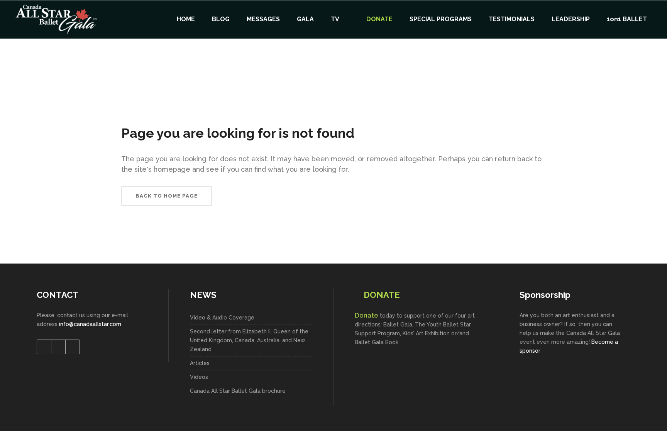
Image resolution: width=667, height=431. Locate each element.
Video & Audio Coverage (222, 317)
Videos (199, 377)
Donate (366, 315)
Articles (200, 363)
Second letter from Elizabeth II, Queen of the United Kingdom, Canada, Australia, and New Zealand (249, 340)
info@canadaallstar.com (90, 324)
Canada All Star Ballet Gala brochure (238, 391)
